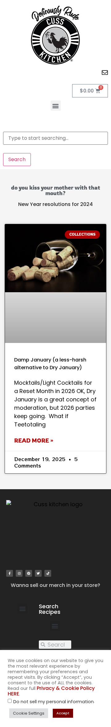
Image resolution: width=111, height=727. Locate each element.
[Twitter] (38, 573)
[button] (56, 105)
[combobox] (55, 138)
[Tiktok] (47, 573)
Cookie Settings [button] (28, 713)
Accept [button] (62, 713)
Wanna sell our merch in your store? (55, 585)
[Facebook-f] (9, 573)
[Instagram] (19, 573)
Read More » (33, 440)
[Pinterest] (28, 573)
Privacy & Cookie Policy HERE (51, 691)
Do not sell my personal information (53, 701)
